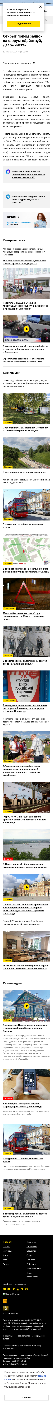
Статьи (6, 1246)
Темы (5, 1260)
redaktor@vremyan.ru (18, 1364)
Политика (31, 1242)
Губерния (31, 1264)
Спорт (29, 1255)
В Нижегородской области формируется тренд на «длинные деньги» (25, 1213)
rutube (22, 1289)
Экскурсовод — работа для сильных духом (23, 1158)
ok (17, 1289)
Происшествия (33, 1268)
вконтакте (4, 1289)
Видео (6, 1264)
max (26, 1289)
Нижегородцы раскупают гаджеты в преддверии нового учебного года (22, 1103)
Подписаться (23, 23)
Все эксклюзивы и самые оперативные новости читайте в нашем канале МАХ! (28, 174)
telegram (13, 1289)
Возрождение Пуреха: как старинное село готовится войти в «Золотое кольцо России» (25, 1025)
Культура (30, 1260)
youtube (8, 1289)
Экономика (31, 1246)
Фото (5, 1255)
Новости (7, 1242)
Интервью (8, 1251)
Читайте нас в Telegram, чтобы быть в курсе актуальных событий (28, 199)
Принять (26, 1397)
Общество (31, 1251)
